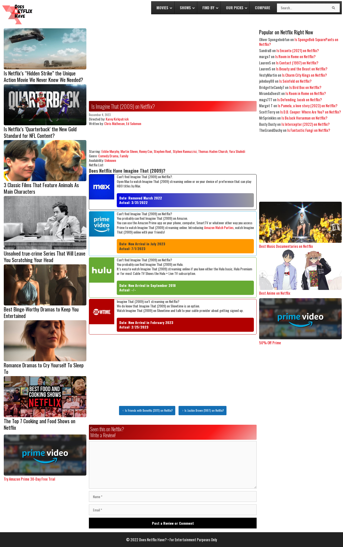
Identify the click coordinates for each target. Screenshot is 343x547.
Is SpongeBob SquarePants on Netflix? (298, 42)
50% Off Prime (270, 342)
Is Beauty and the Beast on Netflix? (301, 68)
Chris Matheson (114, 123)
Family (124, 155)
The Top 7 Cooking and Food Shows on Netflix (39, 424)
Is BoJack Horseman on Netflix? (304, 118)
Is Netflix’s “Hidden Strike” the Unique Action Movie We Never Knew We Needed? (43, 76)
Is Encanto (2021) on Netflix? (297, 50)
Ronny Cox (145, 151)
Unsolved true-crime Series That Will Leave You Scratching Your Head (44, 256)
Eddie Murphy (110, 151)
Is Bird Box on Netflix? (305, 87)
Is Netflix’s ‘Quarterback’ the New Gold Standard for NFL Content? (40, 132)
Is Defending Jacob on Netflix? (299, 99)
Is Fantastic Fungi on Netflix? (308, 130)
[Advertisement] (173, 63)
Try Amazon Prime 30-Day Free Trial (29, 479)
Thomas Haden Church (212, 151)
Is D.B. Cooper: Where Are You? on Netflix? (310, 112)
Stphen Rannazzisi (185, 151)
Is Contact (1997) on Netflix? (297, 62)
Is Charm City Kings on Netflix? (304, 75)
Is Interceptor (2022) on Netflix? (305, 124)
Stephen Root (162, 151)
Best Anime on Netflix (274, 293)
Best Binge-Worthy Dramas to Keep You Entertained (41, 312)
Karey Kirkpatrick (117, 119)
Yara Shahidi (237, 151)
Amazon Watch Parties (219, 227)
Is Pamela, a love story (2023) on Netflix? (307, 105)
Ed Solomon (133, 123)
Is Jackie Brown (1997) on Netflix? (204, 410)
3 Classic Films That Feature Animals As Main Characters (41, 188)
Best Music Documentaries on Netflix (286, 246)
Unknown (110, 160)
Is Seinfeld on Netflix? (295, 81)
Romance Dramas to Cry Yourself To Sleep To (44, 368)
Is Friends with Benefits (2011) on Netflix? (149, 410)
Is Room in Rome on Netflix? (295, 56)
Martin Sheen (129, 151)
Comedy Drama (108, 155)
